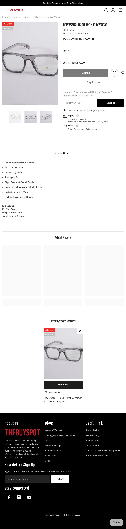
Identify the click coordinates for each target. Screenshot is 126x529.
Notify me (63, 384)
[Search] (106, 10)
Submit (60, 479)
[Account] (113, 10)
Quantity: (67, 50)
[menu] (4, 10)
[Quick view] (80, 331)
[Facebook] (9, 497)
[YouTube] (29, 497)
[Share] (121, 73)
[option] (30, 63)
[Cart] (120, 10)
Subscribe (110, 103)
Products (16, 17)
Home (5, 17)
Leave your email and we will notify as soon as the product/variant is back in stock (88, 94)
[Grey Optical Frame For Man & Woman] (63, 353)
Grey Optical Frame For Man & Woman (63, 398)
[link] (114, 73)
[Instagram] (19, 497)
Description (61, 153)
